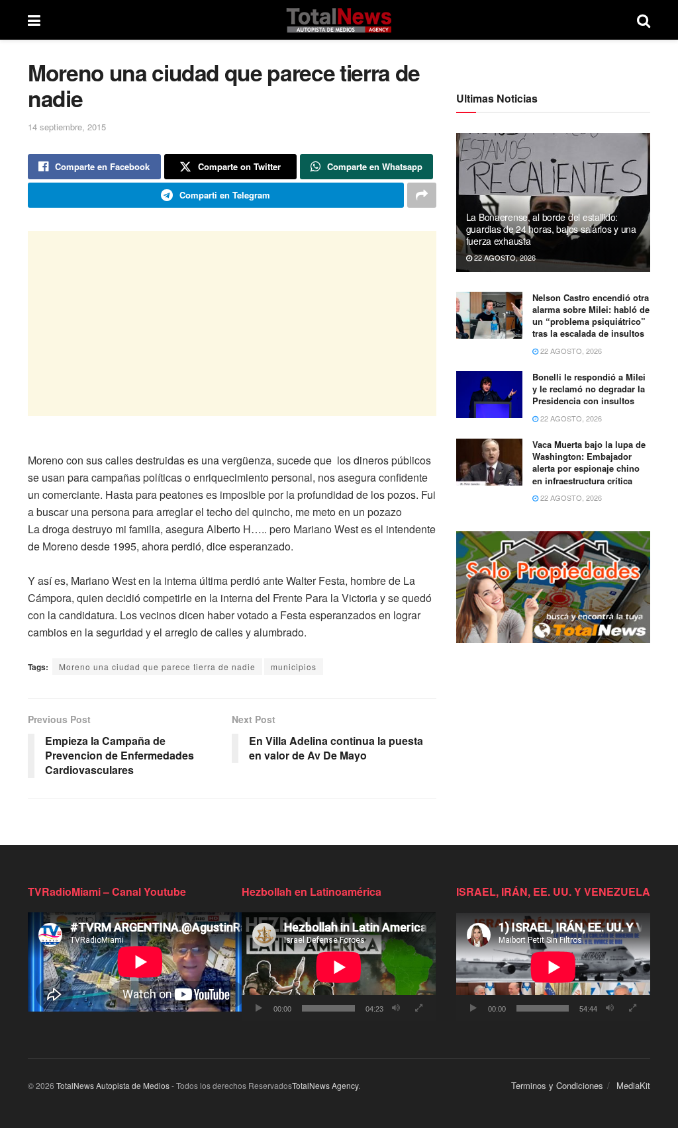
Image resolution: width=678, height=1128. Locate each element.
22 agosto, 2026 (504, 257)
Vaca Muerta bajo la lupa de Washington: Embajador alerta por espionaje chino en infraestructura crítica (589, 462)
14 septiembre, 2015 (67, 126)
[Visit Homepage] (338, 20)
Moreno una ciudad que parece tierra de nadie (157, 666)
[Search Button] (643, 20)
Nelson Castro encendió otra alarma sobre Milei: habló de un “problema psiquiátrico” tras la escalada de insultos (591, 315)
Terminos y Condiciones (557, 1085)
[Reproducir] (259, 1008)
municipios (293, 666)
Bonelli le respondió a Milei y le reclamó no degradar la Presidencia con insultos (589, 388)
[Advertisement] (232, 323)
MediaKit (633, 1085)
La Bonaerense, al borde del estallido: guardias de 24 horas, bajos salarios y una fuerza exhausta (551, 228)
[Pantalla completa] (419, 1008)
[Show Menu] (34, 20)
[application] (339, 966)
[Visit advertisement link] (553, 587)
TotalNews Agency (325, 1085)
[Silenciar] (396, 1008)
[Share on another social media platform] (421, 195)
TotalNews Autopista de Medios (113, 1085)
